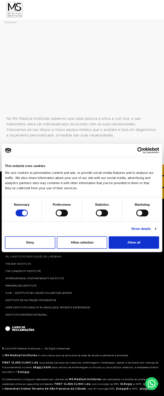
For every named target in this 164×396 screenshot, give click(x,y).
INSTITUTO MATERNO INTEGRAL (26, 314)
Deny (30, 242)
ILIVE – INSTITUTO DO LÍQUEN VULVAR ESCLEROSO (38, 292)
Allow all (133, 242)
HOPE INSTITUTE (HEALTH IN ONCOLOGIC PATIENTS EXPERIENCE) (47, 307)
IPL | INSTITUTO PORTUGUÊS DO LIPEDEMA (33, 256)
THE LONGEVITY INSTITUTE (23, 271)
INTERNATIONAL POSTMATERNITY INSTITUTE (34, 278)
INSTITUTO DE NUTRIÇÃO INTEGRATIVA (30, 300)
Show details (141, 229)
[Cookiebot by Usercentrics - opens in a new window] (140, 150)
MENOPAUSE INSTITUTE (20, 285)
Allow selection (82, 242)
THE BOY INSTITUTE (18, 263)
